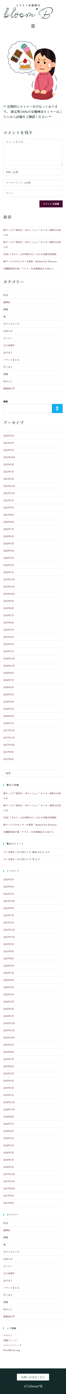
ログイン (7, 1335)
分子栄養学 (9, 345)
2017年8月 (8, 759)
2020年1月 (8, 572)
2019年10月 (9, 593)
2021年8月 (8, 514)
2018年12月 (9, 658)
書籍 (5, 374)
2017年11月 (9, 737)
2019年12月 (9, 579)
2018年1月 (8, 723)
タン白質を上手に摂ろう (16, 852)
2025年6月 (8, 442)
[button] (33, 26)
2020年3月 (8, 557)
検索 (5, 401)
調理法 (6, 302)
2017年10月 (9, 744)
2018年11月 (9, 665)
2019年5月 (8, 629)
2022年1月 (8, 500)
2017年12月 (9, 730)
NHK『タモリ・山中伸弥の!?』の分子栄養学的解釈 (29, 254)
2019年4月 (8, 637)
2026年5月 (8, 435)
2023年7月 (8, 471)
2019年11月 (9, 586)
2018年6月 (8, 687)
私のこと (7, 381)
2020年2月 (8, 565)
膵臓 (5, 309)
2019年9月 (8, 601)
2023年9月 (8, 464)
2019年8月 (8, 608)
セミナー (7, 338)
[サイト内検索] (33, 773)
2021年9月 (8, 507)
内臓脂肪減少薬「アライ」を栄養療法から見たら (28, 268)
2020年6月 (8, 536)
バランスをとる (11, 359)
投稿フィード (10, 1340)
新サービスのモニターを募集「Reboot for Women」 (31, 261)
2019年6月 (8, 622)
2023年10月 (9, 457)
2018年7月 (8, 680)
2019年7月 (8, 615)
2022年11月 (9, 493)
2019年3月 (8, 644)
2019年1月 (8, 651)
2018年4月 (8, 701)
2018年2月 (8, 716)
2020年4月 (8, 550)
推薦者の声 (9, 388)
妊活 (5, 295)
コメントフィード (12, 1345)
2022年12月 (9, 486)
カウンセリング (11, 323)
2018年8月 (8, 672)
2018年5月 (8, 694)
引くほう (7, 367)
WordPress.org (11, 1350)
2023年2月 (8, 478)
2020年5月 (8, 543)
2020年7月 (8, 529)
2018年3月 (8, 708)
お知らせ (7, 331)
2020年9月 (8, 522)
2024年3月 (8, 450)
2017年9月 (8, 752)
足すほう (7, 352)
